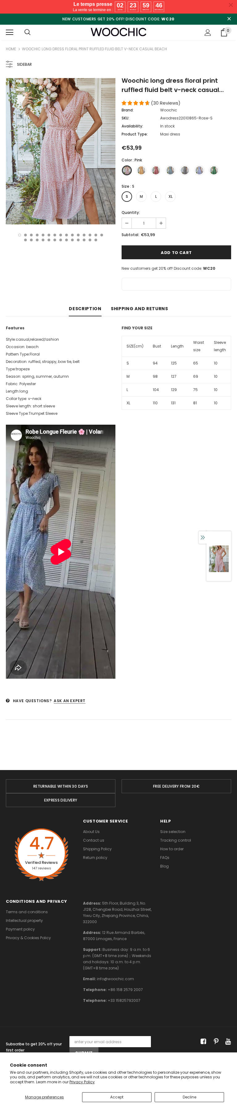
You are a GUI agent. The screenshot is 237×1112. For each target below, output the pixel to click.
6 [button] (49, 235)
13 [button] (90, 235)
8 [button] (60, 235)
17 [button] (31, 240)
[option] (60, 151)
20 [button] (49, 240)
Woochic (168, 110)
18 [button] (37, 240)
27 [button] (90, 240)
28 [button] (95, 240)
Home (11, 49)
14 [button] (95, 235)
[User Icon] (208, 32)
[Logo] (118, 32)
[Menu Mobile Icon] (9, 32)
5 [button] (43, 235)
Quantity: (131, 212)
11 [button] (78, 235)
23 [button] (66, 240)
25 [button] (78, 240)
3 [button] (31, 235)
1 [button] (19, 235)
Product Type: (135, 134)
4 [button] (37, 235)
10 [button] (72, 235)
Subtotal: (130, 234)
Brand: (128, 110)
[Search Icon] (27, 32)
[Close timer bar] (230, 4)
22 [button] (60, 240)
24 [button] (72, 240)
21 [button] (54, 240)
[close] (229, 19)
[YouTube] (227, 1042)
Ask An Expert (69, 700)
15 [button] (101, 235)
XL (170, 196)
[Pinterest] (214, 1042)
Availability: (132, 126)
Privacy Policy (82, 1082)
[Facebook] (202, 1042)
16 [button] (25, 240)
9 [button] (66, 235)
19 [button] (43, 240)
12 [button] (84, 235)
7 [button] (54, 235)
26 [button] (84, 240)
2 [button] (25, 235)
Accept (116, 1097)
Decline (189, 1097)
